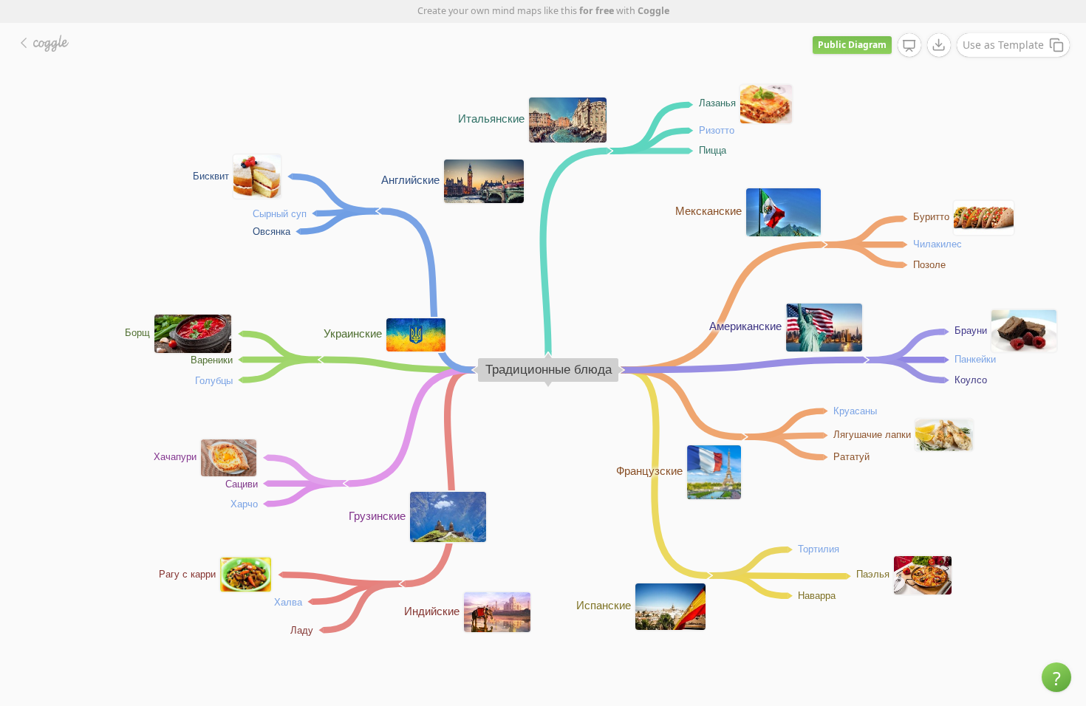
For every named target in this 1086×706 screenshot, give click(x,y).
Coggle (653, 10)
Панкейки (975, 358)
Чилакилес (937, 243)
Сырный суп (280, 213)
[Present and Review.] (909, 46)
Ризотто (716, 129)
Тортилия (818, 548)
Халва (288, 601)
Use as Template (1003, 45)
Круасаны (855, 410)
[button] (1056, 677)
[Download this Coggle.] (939, 45)
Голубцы (214, 379)
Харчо (244, 503)
